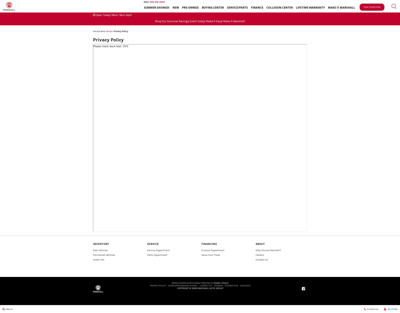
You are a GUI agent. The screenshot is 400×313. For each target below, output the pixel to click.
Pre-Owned (190, 7)
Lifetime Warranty (310, 7)
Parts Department (157, 254)
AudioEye (245, 285)
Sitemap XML (231, 285)
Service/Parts (237, 7)
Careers (260, 254)
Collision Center (279, 7)
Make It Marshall (341, 7)
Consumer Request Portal (183, 285)
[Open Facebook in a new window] (303, 289)
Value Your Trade (210, 254)
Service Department (158, 250)
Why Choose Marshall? (268, 250)
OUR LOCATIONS (372, 7)
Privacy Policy (158, 285)
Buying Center (213, 7)
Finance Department (212, 250)
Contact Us (262, 259)
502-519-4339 (157, 2)
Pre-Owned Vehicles (104, 254)
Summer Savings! (156, 7)
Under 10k (98, 259)
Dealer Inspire (221, 283)
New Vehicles (100, 250)
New (175, 7)
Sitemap (218, 285)
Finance (257, 7)
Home (109, 31)
